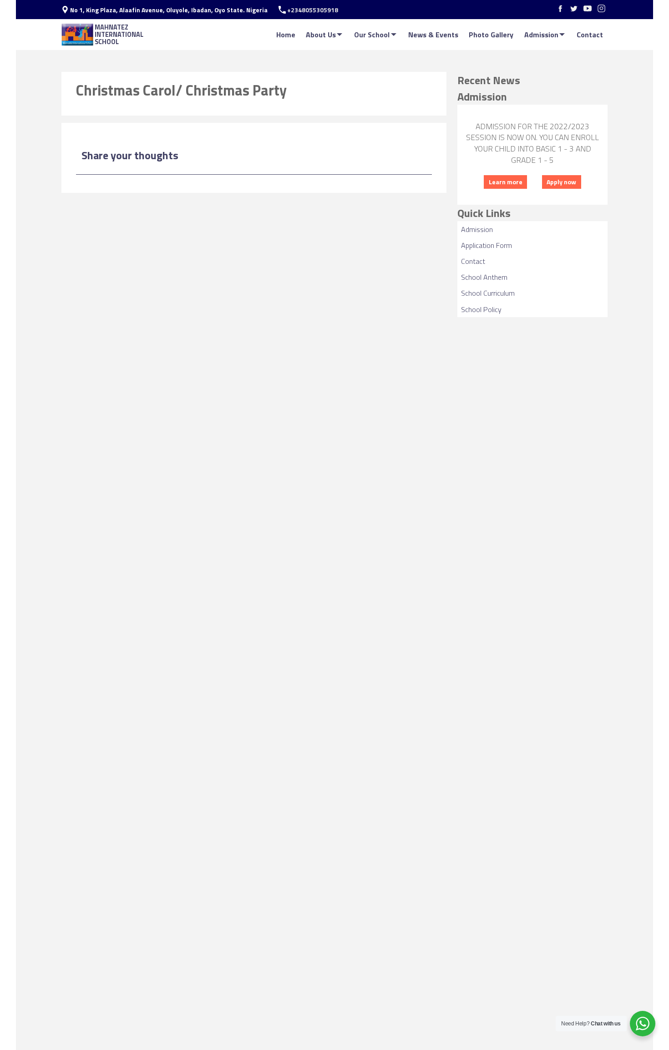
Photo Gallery (491, 34)
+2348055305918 (312, 10)
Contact (590, 34)
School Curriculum (488, 293)
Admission (541, 34)
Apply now (561, 182)
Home (285, 34)
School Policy (481, 309)
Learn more (505, 182)
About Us (321, 34)
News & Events (433, 34)
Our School (372, 34)
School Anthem (484, 277)
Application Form (486, 245)
